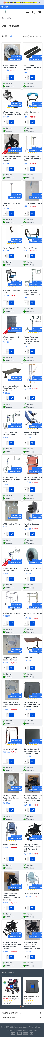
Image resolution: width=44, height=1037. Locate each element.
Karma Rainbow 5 (31, 894)
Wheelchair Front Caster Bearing (10, 66)
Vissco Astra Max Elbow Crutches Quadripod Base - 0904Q (31, 340)
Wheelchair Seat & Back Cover (11, 338)
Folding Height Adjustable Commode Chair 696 (12, 798)
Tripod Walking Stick (33, 203)
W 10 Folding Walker (12, 524)
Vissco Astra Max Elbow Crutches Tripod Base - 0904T (32, 292)
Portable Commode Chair (11, 291)
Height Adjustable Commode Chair (10, 659)
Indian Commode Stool (31, 113)
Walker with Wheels (11, 613)
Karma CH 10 (29, 386)
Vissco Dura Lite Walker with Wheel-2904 (11, 479)
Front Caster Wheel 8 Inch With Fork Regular (12, 159)
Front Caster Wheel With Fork (32, 569)
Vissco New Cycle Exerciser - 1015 (31, 434)
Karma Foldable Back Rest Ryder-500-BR (33, 478)
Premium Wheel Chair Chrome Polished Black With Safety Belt (11, 897)
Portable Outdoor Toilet (31, 525)
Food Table (29, 658)
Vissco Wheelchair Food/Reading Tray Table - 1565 (11, 388)
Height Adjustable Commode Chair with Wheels (12, 704)
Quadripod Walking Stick (11, 204)
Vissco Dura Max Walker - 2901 (10, 569)
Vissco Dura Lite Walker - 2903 (10, 434)
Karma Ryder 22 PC (11, 248)
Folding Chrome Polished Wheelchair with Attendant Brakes (12, 945)
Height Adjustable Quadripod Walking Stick (32, 159)
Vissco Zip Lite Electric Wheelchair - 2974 (11, 996)
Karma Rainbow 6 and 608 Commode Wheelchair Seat (32, 704)
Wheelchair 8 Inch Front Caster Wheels (12, 113)
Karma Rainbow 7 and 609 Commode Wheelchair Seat (32, 751)
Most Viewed (8, 973)
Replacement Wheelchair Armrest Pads (32, 67)
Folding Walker (30, 248)
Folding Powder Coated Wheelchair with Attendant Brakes (32, 848)
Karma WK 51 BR (10, 749)
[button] (20, 1006)
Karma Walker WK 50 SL (33, 614)
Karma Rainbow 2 (10, 845)
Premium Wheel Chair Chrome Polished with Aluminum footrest (32, 945)
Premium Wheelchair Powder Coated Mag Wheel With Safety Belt (33, 799)
